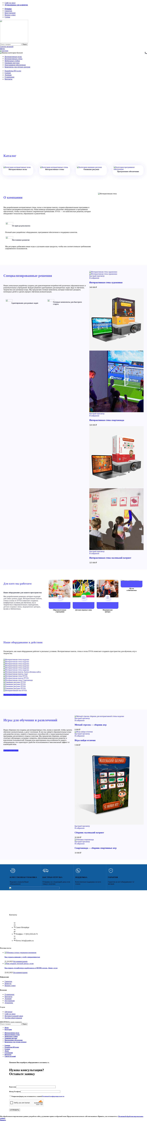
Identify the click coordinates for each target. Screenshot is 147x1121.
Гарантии (8, 981)
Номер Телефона (15, 1091)
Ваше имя (12, 1087)
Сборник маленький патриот (89, 832)
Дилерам (8, 999)
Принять (3, 1120)
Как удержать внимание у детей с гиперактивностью (22, 957)
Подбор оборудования (13, 1018)
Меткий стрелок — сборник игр (91, 725)
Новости (8, 983)
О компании (9, 994)
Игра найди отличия (85, 740)
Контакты (8, 997)
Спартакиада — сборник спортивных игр (96, 848)
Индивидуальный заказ (14, 1016)
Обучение (8, 1012)
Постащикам (10, 1001)
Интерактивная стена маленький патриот (110, 558)
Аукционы (9, 1003)
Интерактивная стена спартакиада (106, 420)
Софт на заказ (10, 1014)
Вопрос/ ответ (10, 986)
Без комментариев (20, 961)
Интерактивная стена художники (105, 282)
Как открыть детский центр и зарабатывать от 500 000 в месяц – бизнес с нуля (31, 968)
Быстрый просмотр (96, 276)
